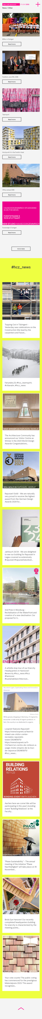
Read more (12, 44)
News (4, 8)
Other (10, 8)
